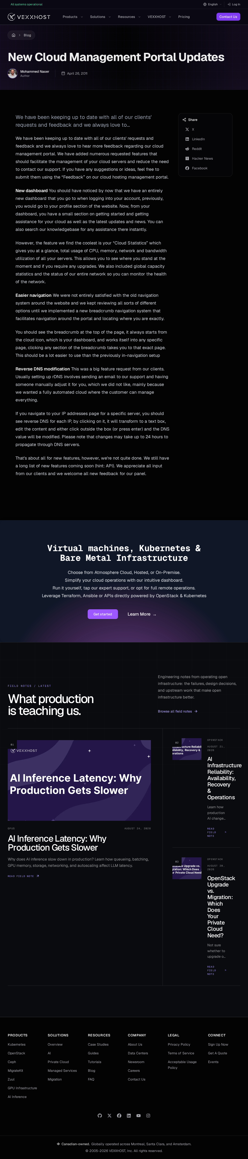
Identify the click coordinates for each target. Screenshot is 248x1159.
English (213, 4)
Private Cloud (58, 1062)
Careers (134, 1070)
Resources (126, 17)
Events (213, 1062)
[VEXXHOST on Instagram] (148, 1115)
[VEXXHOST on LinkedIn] (128, 1115)
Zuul (11, 1079)
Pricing (184, 17)
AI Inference (17, 1097)
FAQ (91, 1079)
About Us (135, 1044)
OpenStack (16, 1053)
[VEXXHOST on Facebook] (119, 1115)
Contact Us (228, 17)
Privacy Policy (179, 1044)
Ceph (12, 1062)
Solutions (97, 17)
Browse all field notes (175, 711)
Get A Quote (217, 1053)
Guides (93, 1053)
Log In (236, 4)
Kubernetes (16, 1044)
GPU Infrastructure (22, 1088)
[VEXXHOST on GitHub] (99, 1115)
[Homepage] (29, 17)
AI (49, 1053)
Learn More (142, 614)
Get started (102, 614)
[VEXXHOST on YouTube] (138, 1115)
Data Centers (138, 1053)
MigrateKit (15, 1070)
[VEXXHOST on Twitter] (109, 1115)
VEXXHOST (157, 17)
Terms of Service (181, 1053)
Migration (55, 1079)
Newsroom (136, 1062)
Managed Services (62, 1070)
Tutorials (94, 1062)
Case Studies (98, 1044)
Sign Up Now (218, 1044)
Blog (27, 35)
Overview (55, 1044)
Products (70, 17)
